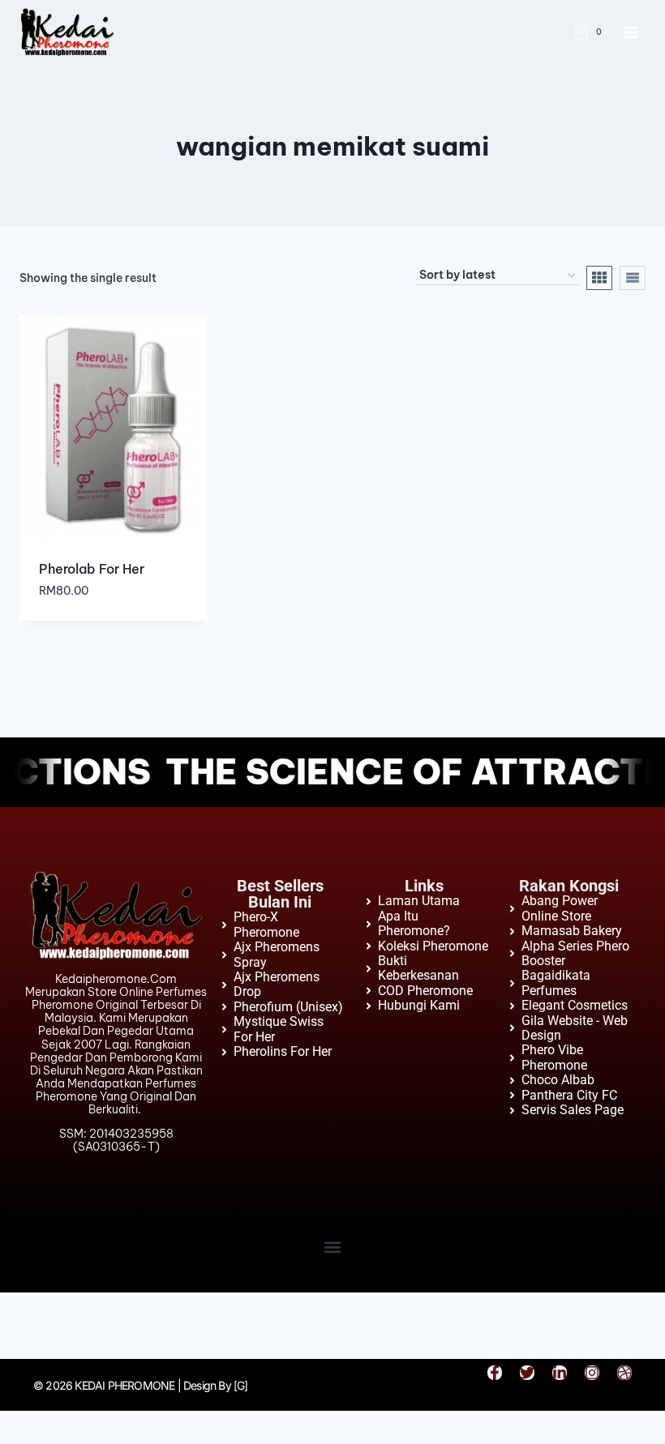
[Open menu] (631, 32)
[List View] (633, 278)
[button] (333, 1246)
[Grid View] (599, 278)
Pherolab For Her (91, 569)
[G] (241, 1385)
